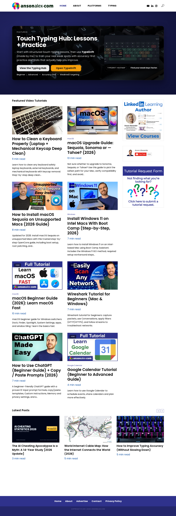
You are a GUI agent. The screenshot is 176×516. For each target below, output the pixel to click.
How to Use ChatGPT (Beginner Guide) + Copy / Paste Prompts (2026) (36, 370)
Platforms (94, 5)
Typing (112, 5)
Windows (71, 214)
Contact (97, 501)
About (77, 5)
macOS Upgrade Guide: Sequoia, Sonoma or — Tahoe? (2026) (90, 147)
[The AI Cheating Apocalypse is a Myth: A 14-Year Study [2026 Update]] (35, 429)
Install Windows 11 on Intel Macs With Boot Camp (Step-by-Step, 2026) (88, 225)
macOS (70, 138)
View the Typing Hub (33, 68)
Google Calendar (74, 365)
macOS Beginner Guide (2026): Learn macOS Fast (35, 303)
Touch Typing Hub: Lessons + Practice (57, 41)
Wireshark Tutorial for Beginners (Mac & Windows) (88, 299)
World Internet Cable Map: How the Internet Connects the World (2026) (87, 450)
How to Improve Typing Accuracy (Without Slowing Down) (140, 448)
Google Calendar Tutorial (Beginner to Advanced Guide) (92, 374)
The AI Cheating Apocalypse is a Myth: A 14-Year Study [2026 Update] (35, 450)
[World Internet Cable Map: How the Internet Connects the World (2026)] (88, 429)
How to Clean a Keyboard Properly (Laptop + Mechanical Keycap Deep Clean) (37, 146)
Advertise (82, 501)
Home (63, 5)
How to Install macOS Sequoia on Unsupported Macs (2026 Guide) (36, 219)
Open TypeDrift (66, 68)
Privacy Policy (113, 501)
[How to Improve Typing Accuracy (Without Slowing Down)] (140, 429)
